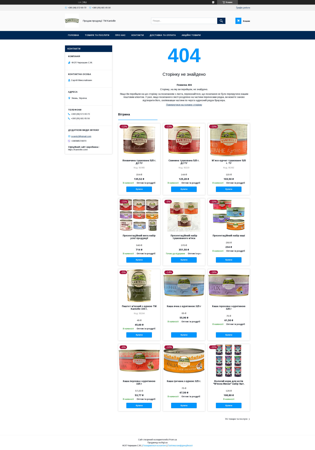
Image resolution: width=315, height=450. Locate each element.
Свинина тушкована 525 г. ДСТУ (183, 161)
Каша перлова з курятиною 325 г (139, 382)
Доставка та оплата (163, 35)
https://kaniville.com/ (78, 149)
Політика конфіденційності (180, 445)
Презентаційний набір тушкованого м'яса (184, 237)
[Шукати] (221, 21)
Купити (139, 189)
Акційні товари (191, 35)
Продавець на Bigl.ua (157, 442)
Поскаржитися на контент (154, 445)
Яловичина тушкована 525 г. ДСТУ (139, 161)
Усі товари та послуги (236, 419)
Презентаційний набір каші (229, 235)
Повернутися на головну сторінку (184, 104)
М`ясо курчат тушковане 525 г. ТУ (229, 161)
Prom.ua (173, 440)
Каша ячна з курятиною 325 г (184, 306)
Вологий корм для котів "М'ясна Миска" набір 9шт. (228, 382)
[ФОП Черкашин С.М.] (72, 26)
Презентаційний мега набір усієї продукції (139, 237)
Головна (73, 35)
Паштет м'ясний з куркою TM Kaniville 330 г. (139, 307)
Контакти (137, 35)
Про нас (120, 35)
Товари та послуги (97, 35)
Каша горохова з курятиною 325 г (228, 307)
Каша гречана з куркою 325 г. (184, 381)
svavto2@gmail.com (81, 136)
